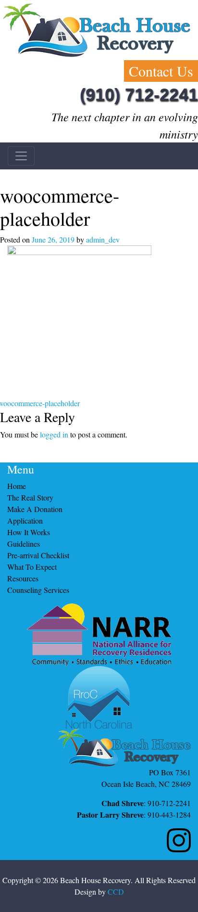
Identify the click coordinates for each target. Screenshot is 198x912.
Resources (22, 578)
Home (16, 486)
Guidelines (23, 544)
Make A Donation (34, 509)
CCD (116, 891)
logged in (54, 434)
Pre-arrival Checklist (38, 555)
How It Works (28, 532)
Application (25, 520)
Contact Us (161, 70)
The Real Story (30, 497)
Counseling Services (38, 590)
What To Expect (32, 567)
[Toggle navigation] (21, 156)
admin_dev (103, 239)
